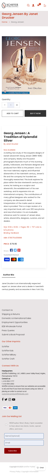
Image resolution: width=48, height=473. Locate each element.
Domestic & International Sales (16, 318)
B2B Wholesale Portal (12, 326)
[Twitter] (6, 399)
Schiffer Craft (8, 359)
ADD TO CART (13, 113)
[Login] (33, 5)
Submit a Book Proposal (13, 335)
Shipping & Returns (11, 314)
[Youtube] (13, 399)
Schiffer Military (9, 355)
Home (4, 22)
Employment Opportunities (15, 322)
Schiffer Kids (7, 351)
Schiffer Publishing (30, 467)
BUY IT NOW (35, 113)
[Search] (28, 5)
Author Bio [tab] (8, 274)
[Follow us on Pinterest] (19, 250)
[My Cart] (38, 5)
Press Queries (8, 331)
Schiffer (5, 347)
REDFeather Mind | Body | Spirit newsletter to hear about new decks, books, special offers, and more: (26, 426)
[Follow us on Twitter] (15, 250)
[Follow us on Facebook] (11, 250)
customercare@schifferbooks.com (15, 394)
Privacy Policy (15, 472)
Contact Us (7, 310)
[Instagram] (9, 399)
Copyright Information (29, 472)
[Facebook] (3, 399)
